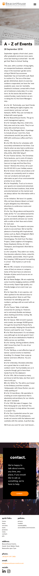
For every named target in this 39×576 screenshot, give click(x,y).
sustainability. (22, 525)
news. (4, 532)
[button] (35, 4)
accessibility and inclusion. (26, 528)
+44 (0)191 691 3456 (9, 556)
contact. (4, 534)
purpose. (5, 530)
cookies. (20, 523)
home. (4, 521)
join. (3, 536)
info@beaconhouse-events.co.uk (13, 563)
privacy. (20, 521)
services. (5, 525)
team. (4, 523)
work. (4, 528)
